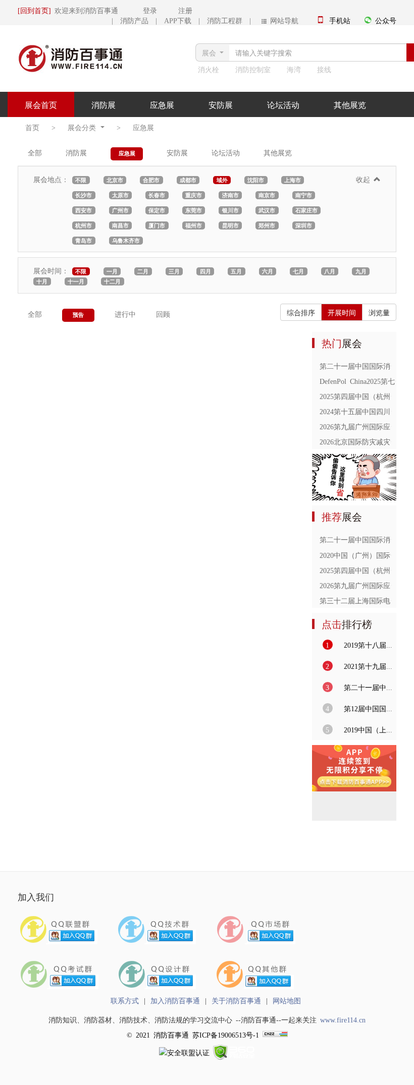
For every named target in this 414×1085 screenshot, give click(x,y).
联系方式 (125, 1000)
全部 (35, 152)
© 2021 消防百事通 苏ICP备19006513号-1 (193, 1034)
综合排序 (301, 312)
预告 (78, 314)
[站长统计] (275, 1034)
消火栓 (208, 69)
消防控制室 (253, 69)
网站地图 (287, 1000)
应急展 (162, 104)
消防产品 (134, 20)
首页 (32, 127)
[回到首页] (34, 10)
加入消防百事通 (175, 1000)
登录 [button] (139, 10)
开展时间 (342, 312)
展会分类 (83, 127)
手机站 (339, 20)
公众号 (385, 20)
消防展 (103, 104)
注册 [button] (176, 10)
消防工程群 (224, 20)
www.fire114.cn (343, 1019)
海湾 (294, 69)
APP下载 (177, 20)
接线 (324, 69)
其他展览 (350, 104)
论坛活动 (283, 104)
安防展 (221, 104)
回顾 (163, 313)
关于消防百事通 (236, 1000)
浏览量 (379, 312)
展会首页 (41, 104)
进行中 (125, 313)
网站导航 (282, 20)
